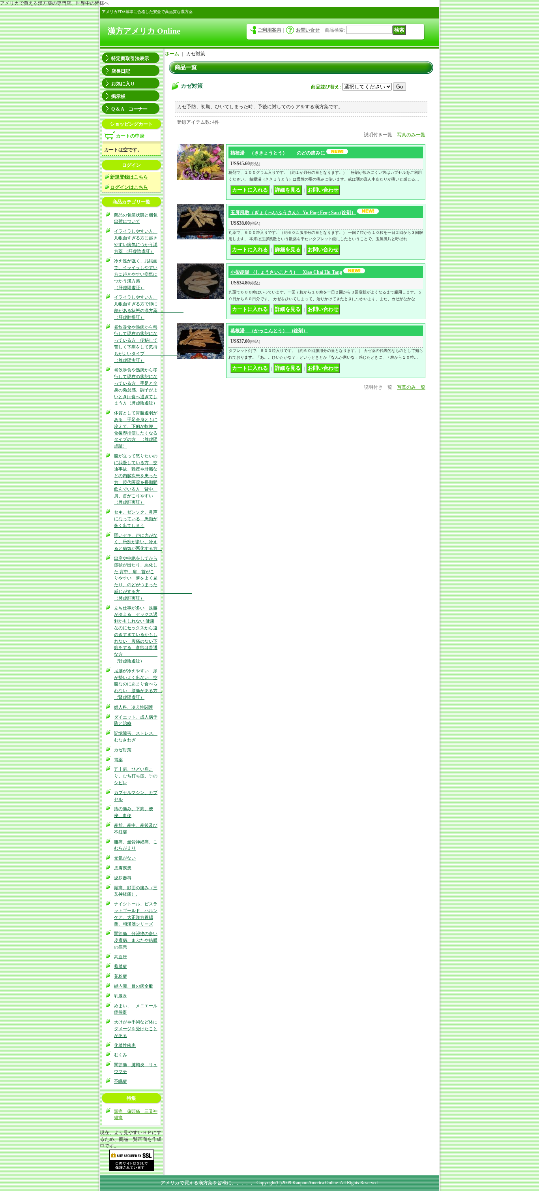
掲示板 (118, 96)
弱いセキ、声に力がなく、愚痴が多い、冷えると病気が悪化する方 (138, 542)
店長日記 (120, 71)
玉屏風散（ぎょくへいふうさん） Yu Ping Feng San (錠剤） (293, 212)
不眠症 (120, 1081)
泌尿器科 (122, 877)
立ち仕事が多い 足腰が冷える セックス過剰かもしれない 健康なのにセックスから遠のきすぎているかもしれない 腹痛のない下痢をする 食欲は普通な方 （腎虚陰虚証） (135, 634)
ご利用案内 (269, 30)
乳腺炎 (120, 995)
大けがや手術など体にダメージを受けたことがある (135, 1029)
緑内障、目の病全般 (133, 986)
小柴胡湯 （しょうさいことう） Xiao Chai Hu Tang (286, 272)
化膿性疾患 (125, 1045)
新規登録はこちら (129, 177)
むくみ (120, 1054)
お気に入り (123, 84)
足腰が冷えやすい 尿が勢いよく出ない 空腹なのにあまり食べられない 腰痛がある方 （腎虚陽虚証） (138, 684)
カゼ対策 (122, 749)
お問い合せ (308, 30)
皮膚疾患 (122, 867)
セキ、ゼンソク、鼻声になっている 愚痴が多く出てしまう (135, 519)
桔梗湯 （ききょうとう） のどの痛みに (277, 153)
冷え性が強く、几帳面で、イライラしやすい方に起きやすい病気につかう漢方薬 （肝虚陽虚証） (140, 274)
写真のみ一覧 (411, 134)
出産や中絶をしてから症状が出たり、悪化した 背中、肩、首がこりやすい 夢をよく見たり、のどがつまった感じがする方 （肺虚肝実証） (153, 578)
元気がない (125, 858)
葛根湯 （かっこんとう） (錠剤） (269, 330)
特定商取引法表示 (130, 58)
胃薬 (118, 759)
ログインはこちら (129, 187)
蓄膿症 (120, 966)
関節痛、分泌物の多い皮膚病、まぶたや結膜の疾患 (135, 940)
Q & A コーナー (129, 109)
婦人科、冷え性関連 (133, 707)
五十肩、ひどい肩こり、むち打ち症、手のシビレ (135, 776)
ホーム (172, 53)
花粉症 (120, 976)
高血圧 (120, 956)
